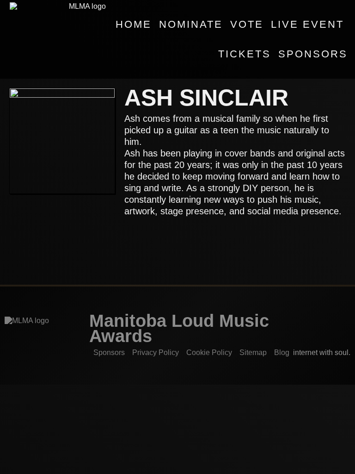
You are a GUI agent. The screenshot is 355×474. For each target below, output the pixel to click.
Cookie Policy (209, 352)
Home (134, 24)
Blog (281, 352)
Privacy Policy (155, 352)
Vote (246, 24)
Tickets (244, 54)
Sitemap (253, 352)
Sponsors (313, 54)
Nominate (191, 24)
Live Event (307, 24)
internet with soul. (324, 352)
